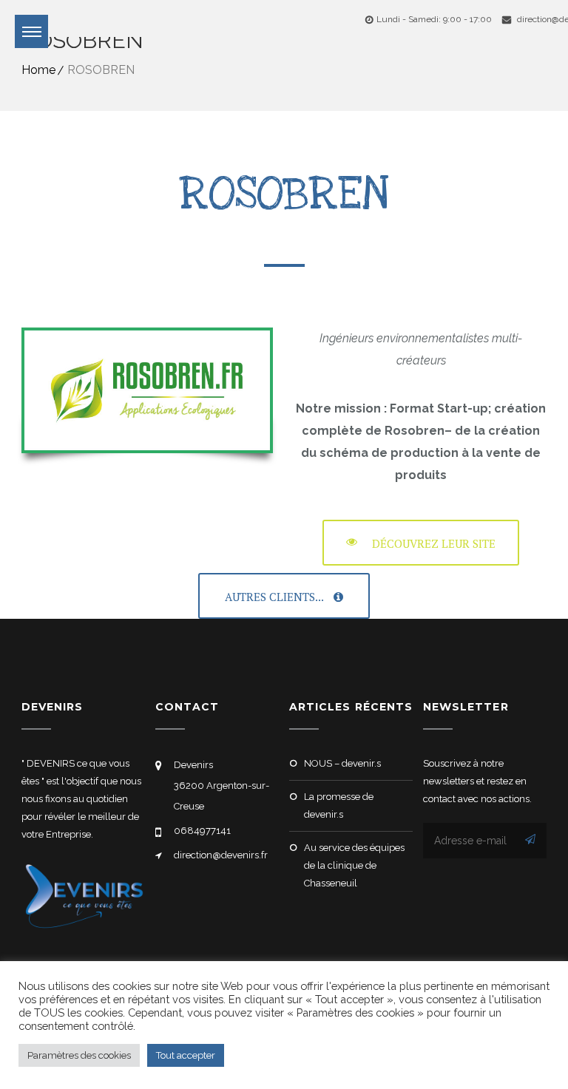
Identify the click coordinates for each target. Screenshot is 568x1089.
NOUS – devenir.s (342, 763)
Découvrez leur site (434, 543)
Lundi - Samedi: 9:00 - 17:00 (434, 19)
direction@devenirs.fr (221, 855)
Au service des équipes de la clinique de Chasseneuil (354, 865)
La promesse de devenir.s (338, 805)
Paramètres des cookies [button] (79, 1055)
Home (38, 70)
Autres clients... (275, 596)
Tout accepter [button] (185, 1055)
